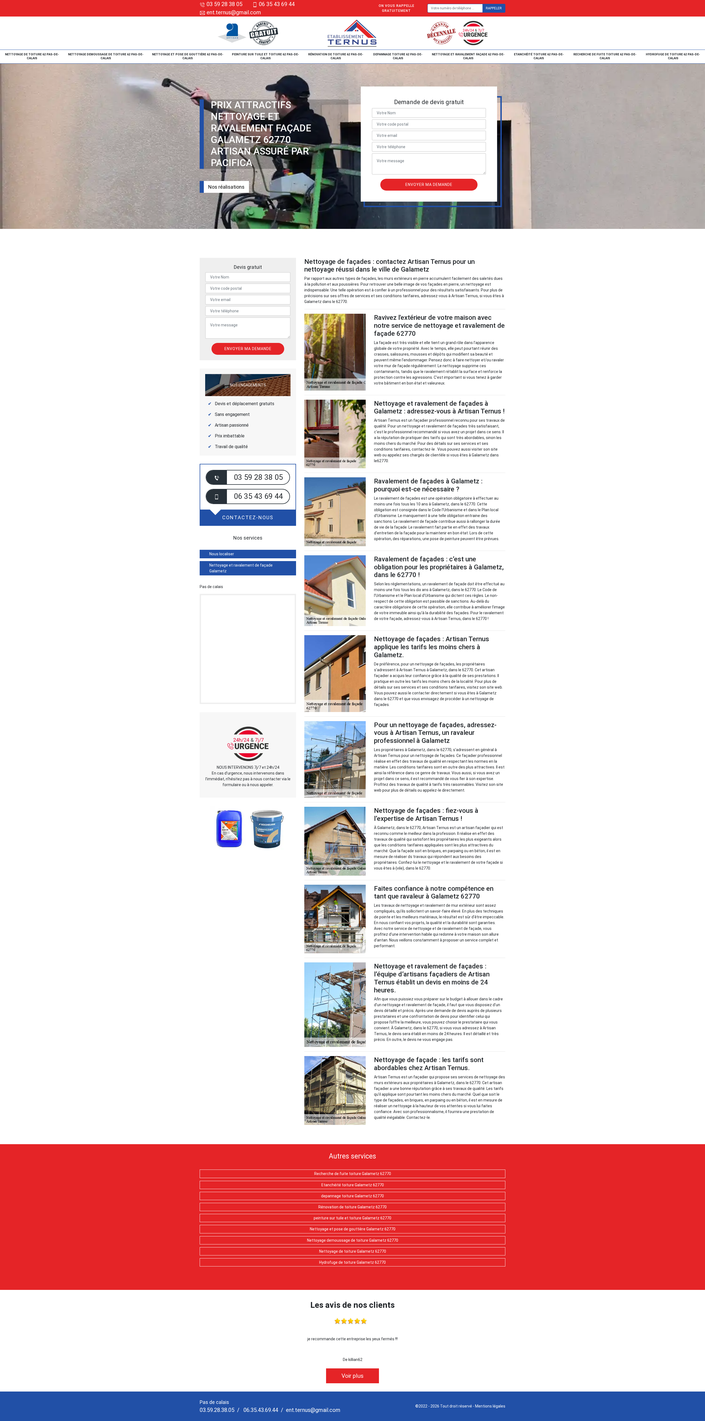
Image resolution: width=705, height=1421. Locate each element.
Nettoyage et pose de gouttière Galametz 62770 (352, 1229)
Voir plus (352, 1376)
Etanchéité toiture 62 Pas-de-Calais (539, 56)
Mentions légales (490, 1406)
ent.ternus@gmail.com (233, 12)
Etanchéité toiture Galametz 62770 (352, 1185)
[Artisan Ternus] (352, 33)
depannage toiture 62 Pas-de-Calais (397, 56)
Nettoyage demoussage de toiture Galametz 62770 (352, 1240)
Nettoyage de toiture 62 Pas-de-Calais (32, 56)
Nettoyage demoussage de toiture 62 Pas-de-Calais (105, 56)
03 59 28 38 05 (224, 4)
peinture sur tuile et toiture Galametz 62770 (352, 1218)
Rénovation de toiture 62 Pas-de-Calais (335, 56)
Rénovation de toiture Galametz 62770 (352, 1207)
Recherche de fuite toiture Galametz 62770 (352, 1173)
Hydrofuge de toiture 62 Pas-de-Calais (673, 56)
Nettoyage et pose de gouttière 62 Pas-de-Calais (187, 56)
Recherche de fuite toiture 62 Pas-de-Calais (604, 56)
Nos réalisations (226, 187)
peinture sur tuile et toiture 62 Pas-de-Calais (265, 56)
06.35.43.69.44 (260, 1410)
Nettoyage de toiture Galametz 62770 (352, 1251)
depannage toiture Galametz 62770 (352, 1196)
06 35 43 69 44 (277, 4)
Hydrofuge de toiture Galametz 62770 (352, 1262)
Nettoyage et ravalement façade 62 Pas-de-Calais (468, 56)
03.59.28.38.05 (217, 1410)
